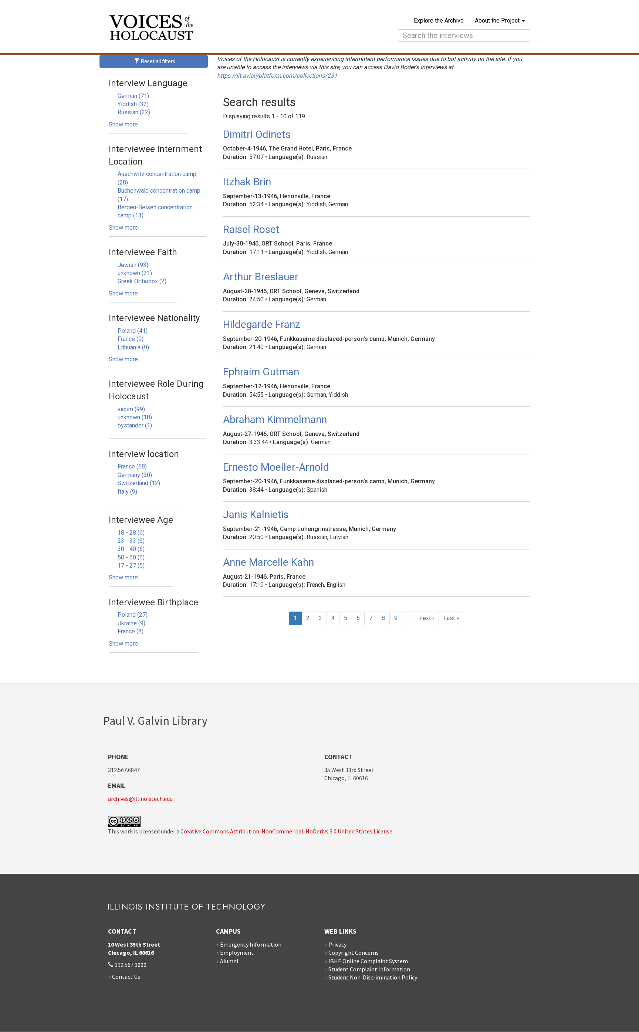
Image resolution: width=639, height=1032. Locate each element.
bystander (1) (135, 425)
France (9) (130, 338)
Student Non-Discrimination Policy (372, 977)
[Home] (216, 28)
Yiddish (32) (133, 104)
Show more (123, 124)
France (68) (132, 466)
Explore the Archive (439, 20)
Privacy (337, 944)
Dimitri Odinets (257, 134)
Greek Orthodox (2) (142, 281)
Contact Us (126, 976)
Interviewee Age (141, 520)
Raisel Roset (251, 229)
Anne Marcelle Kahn (268, 562)
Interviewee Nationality (154, 318)
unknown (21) (135, 273)
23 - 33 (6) (131, 540)
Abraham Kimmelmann (275, 419)
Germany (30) (135, 474)
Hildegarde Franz (261, 324)
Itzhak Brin (247, 182)
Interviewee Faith (143, 252)
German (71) (133, 95)
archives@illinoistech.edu (140, 798)
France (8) (130, 631)
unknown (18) (135, 417)
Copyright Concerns (353, 952)
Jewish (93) (133, 264)
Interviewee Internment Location (155, 155)
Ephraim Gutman (261, 372)
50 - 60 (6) (131, 557)
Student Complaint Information (369, 969)
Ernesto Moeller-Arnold (276, 467)
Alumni (229, 961)
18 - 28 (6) (131, 532)
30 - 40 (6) (131, 548)
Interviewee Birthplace (153, 602)
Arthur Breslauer (260, 277)
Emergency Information (250, 944)
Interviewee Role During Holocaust (156, 390)
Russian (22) (134, 112)
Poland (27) (133, 614)
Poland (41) (133, 330)
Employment (237, 952)
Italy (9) (127, 491)
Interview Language (148, 83)
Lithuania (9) (133, 347)
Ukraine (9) (131, 623)
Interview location (144, 454)
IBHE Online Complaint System (368, 961)
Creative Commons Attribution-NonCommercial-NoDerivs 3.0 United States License (286, 831)
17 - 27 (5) (131, 565)
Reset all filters (157, 61)
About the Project (498, 20)
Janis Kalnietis (256, 514)
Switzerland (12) (139, 483)
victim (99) (131, 409)
